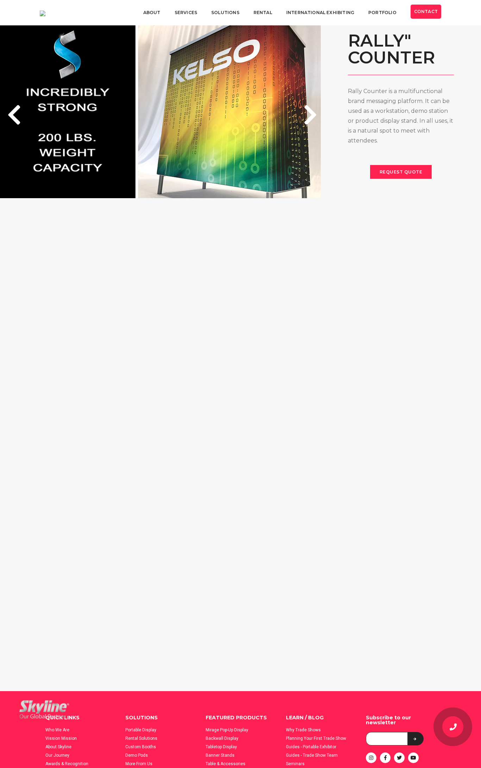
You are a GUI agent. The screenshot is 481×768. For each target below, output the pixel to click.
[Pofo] (42, 13)
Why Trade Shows (303, 729)
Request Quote (401, 172)
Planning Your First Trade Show (316, 738)
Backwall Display (222, 738)
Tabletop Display (221, 746)
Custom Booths (140, 746)
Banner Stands (220, 755)
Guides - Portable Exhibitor (311, 746)
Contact (426, 11)
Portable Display (140, 729)
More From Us (138, 763)
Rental (263, 12)
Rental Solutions (141, 738)
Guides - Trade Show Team (312, 755)
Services (186, 12)
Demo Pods (136, 755)
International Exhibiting (320, 12)
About (152, 12)
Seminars (295, 763)
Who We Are (57, 729)
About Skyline (58, 746)
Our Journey (57, 755)
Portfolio (382, 12)
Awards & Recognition (66, 763)
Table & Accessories (225, 763)
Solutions (225, 12)
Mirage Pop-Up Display (227, 729)
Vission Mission (61, 738)
